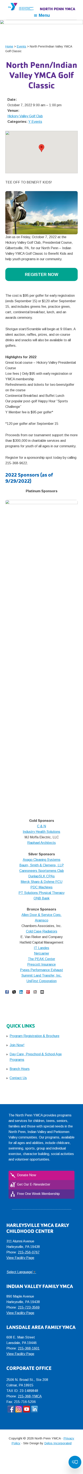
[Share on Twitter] (14, 992)
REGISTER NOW (41, 274)
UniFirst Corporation (41, 981)
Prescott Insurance (41, 964)
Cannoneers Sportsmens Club (41, 871)
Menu (44, 15)
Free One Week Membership (38, 1194)
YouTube (26, 1409)
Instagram (18, 1409)
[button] (41, 148)
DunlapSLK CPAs (41, 876)
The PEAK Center (41, 959)
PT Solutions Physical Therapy (41, 893)
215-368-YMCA (30, 1396)
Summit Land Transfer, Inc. (41, 975)
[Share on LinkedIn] (21, 992)
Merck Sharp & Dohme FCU (41, 882)
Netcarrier (41, 953)
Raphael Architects (41, 843)
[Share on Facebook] (7, 992)
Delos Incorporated (58, 1443)
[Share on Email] (42, 992)
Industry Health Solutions (41, 831)
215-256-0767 (29, 1252)
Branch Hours (20, 1069)
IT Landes (41, 948)
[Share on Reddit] (35, 992)
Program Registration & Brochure (34, 1036)
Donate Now (26, 1175)
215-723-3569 (29, 1307)
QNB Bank (42, 898)
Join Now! (17, 1045)
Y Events (35, 121)
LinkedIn (34, 1409)
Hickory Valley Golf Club (25, 116)
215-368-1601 (29, 1348)
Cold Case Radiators (41, 931)
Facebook (10, 1409)
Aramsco (41, 920)
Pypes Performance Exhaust (41, 970)
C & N (41, 826)
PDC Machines (41, 887)
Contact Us (18, 1078)
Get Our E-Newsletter (33, 1184)
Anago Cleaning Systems (41, 859)
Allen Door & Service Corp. (41, 915)
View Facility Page (20, 1258)
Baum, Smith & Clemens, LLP (41, 865)
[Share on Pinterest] (28, 992)
